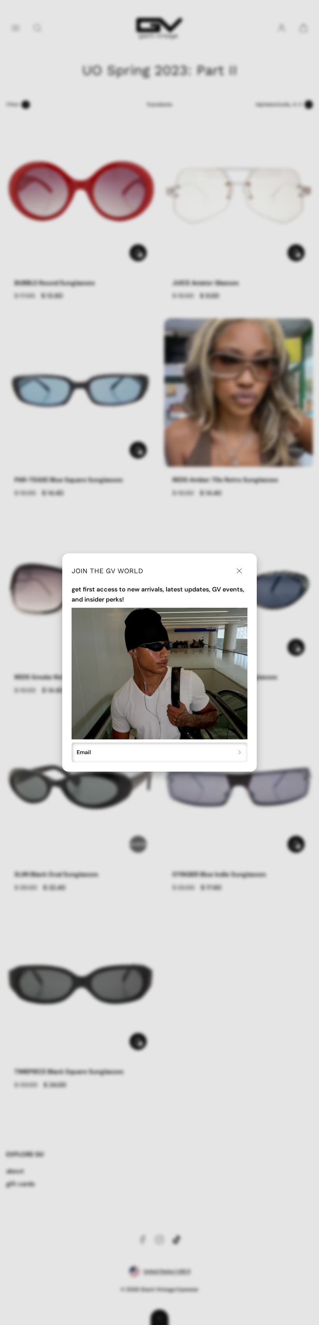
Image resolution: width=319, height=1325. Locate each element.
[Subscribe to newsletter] (239, 752)
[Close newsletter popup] (239, 571)
